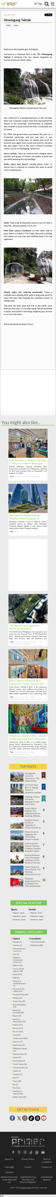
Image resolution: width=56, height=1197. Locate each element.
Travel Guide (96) (20, 1064)
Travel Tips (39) (19, 1001)
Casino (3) (17, 1071)
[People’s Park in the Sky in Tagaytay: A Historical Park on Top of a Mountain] (16, 828)
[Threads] (37, 1120)
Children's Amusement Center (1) (18, 959)
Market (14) (17, 998)
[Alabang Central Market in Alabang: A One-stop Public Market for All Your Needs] (16, 804)
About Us (9, 1159)
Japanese (9, 1172)
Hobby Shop (27, 644)
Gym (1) (16, 954)
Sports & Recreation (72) (19, 1020)
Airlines (17, 531)
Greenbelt (24, 476)
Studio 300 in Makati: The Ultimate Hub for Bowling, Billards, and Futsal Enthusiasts (32, 814)
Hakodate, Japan (19, 916)
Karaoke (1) (17, 942)
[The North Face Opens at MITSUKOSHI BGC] (28, 622)
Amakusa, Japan (19, 919)
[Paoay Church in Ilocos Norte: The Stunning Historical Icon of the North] (16, 874)
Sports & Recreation (36, 699)
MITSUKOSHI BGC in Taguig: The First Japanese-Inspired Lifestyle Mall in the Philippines (33, 791)
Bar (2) (15, 1084)
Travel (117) (17, 1074)
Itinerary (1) (17, 945)
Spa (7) (15, 1078)
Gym (27, 699)
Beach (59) (17, 1016)
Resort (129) (18, 1031)
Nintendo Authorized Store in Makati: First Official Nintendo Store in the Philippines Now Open (33, 886)
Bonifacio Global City (22, 642)
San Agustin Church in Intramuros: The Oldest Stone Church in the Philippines (32, 779)
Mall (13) (16, 978)
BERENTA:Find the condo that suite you (9, 1179)
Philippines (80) (36, 945)
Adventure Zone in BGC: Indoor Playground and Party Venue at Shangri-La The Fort (27, 738)
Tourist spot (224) (20, 1038)
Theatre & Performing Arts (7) (19, 983)
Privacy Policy (28, 1159)
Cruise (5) (17, 1035)
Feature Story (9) (19, 1054)
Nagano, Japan (18, 913)
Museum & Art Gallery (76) (19, 990)
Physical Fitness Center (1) (19, 949)
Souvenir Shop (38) (20, 994)
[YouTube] (43, 1152)
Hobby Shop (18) (19, 1097)
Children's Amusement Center (19, 754)
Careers (28, 1167)
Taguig (40, 642)
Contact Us (47, 1167)
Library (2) (17, 1057)
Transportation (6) (20, 1067)
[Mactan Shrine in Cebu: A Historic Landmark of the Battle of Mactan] (16, 863)
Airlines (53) (17, 965)
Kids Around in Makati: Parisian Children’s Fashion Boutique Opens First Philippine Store (27, 463)
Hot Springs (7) (19, 1061)
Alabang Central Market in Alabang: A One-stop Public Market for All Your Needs (32, 802)
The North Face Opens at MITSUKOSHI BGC (23, 627)
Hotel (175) (17, 974)
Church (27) (17, 1042)
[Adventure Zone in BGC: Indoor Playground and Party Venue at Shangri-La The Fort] (28, 732)
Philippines (33, 642)
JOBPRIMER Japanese (47, 1178)
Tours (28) (17, 1081)
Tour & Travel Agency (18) (18, 970)
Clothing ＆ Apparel (35, 476)
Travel (16, 25)
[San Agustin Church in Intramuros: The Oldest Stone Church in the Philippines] (16, 781)
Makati (17, 476)
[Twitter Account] (19, 1120)
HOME (8, 25)
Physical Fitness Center (17, 699)
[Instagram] (25, 1119)
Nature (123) (18, 1028)
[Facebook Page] (12, 1119)
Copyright (9, 1167)
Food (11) (16, 1088)
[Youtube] (44, 1119)
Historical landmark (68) (18, 1011)
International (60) (37, 942)
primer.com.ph (25, 1187)
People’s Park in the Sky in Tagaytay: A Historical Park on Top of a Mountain (33, 825)
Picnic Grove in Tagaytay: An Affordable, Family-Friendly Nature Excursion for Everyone (32, 838)
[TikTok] (31, 1120)
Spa (45, 699)
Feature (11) (18, 1025)
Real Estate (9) (19, 1045)
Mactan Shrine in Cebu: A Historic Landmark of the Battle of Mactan (32, 859)
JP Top (38, 3)
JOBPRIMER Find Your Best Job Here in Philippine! (28, 1179)
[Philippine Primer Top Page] (8, 7)
